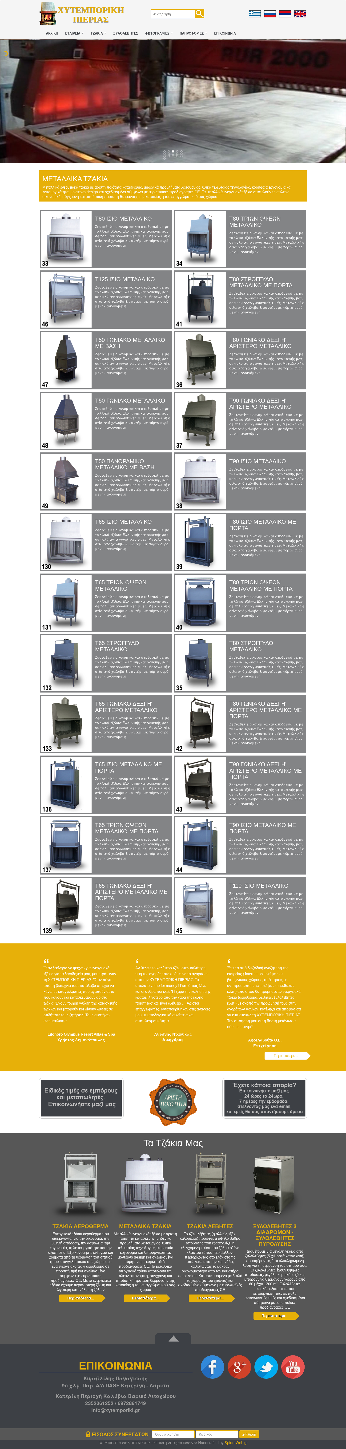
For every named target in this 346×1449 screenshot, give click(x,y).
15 (165, 159)
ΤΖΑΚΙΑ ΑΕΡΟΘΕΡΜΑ (80, 1226)
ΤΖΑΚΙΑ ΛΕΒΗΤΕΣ (210, 1226)
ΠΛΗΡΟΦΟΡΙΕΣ (194, 34)
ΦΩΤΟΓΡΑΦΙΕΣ (160, 34)
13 (178, 157)
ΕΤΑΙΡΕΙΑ (75, 34)
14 (182, 157)
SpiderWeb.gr (236, 1442)
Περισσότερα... (286, 1056)
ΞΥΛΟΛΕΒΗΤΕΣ (125, 33)
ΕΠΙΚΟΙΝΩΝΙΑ (225, 33)
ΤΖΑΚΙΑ (99, 34)
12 (173, 157)
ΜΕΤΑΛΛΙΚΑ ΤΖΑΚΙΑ (145, 1226)
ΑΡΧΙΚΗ (52, 33)
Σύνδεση (249, 1434)
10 (165, 157)
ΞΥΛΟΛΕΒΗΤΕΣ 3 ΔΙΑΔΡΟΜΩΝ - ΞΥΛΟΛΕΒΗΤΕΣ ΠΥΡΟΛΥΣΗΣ (275, 1235)
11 (169, 157)
